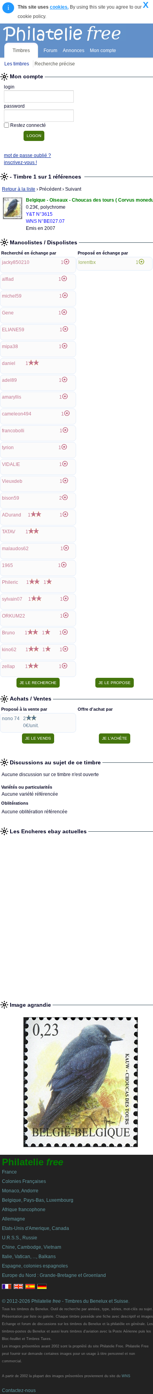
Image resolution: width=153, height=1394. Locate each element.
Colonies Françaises (24, 1181)
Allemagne (13, 1219)
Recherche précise (55, 64)
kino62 (9, 649)
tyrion (8, 447)
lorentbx (87, 262)
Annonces (73, 50)
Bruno (8, 633)
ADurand (11, 515)
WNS (126, 1376)
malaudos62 (15, 548)
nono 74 (11, 718)
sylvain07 (12, 599)
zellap (8, 666)
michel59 (12, 296)
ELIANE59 (13, 329)
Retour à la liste (18, 189)
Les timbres (16, 64)
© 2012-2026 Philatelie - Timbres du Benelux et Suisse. (65, 1301)
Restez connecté (28, 125)
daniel (8, 363)
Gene (8, 313)
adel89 (9, 380)
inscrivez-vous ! (20, 162)
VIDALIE (11, 464)
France (9, 1172)
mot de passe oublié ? (27, 155)
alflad (8, 279)
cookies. (59, 7)
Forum (50, 50)
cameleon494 (16, 414)
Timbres (21, 50)
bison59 (10, 498)
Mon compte (103, 50)
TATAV (8, 531)
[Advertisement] (76, 914)
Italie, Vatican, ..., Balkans (29, 1256)
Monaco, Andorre (20, 1191)
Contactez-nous (19, 1390)
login (9, 87)
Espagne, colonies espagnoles (35, 1266)
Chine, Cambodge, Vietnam (31, 1247)
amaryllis (11, 397)
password (14, 106)
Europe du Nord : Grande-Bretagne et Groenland (54, 1275)
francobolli (13, 430)
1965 (7, 565)
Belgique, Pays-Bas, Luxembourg (37, 1200)
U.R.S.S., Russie (19, 1238)
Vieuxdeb (12, 481)
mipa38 (10, 346)
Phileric (10, 582)
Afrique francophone (24, 1209)
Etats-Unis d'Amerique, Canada (35, 1228)
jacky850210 (15, 262)
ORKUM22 (13, 616)
